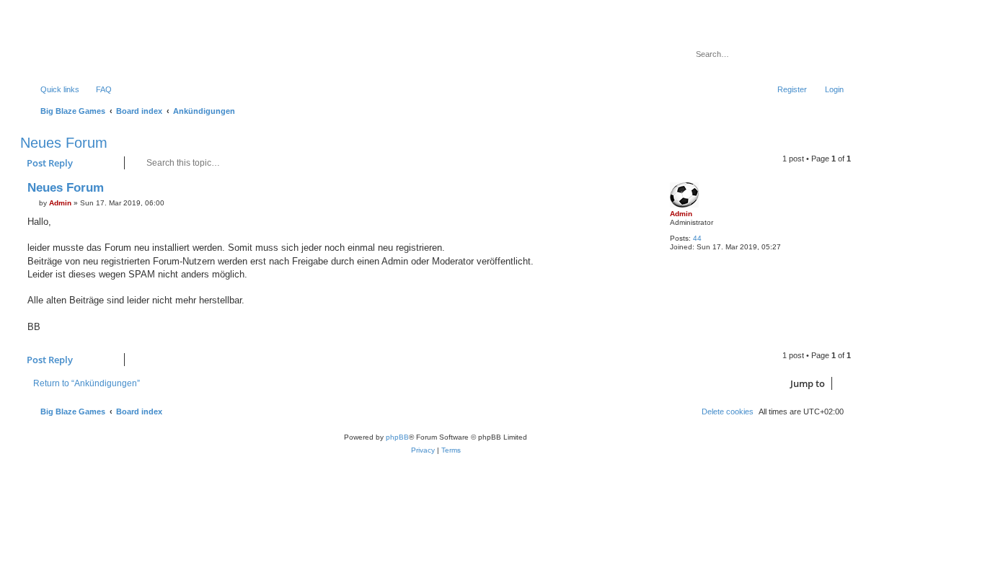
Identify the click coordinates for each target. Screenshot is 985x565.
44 (697, 238)
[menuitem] (97, 89)
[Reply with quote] (636, 191)
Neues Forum (63, 143)
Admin (681, 214)
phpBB (397, 437)
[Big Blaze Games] (86, 47)
